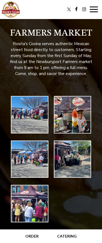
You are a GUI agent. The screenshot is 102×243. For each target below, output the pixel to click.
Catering (67, 236)
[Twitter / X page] (69, 9)
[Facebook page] (76, 9)
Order (32, 236)
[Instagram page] (84, 9)
